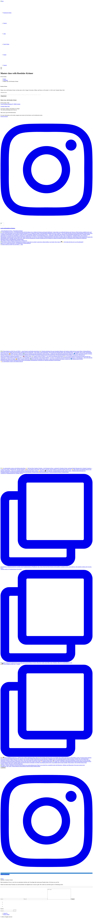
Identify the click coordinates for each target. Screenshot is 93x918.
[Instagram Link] (4, 906)
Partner (4, 54)
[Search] (14, 910)
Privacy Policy (6, 914)
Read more (3, 96)
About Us (5, 913)
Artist (4, 33)
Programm (5, 80)
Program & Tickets (7, 12)
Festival (5, 23)
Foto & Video (6, 44)
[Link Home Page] (2, 878)
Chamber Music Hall (5, 106)
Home (4, 79)
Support (5, 65)
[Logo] (2, 1)
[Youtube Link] (4, 904)
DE (1, 68)
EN (1, 67)
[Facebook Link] (4, 902)
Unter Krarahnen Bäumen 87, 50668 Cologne (10, 104)
